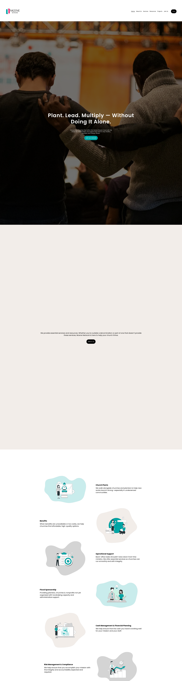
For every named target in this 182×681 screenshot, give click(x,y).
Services (145, 11)
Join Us (166, 11)
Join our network (91, 138)
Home (133, 11)
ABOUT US (91, 341)
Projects (159, 11)
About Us (139, 11)
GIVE (174, 11)
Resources (153, 11)
